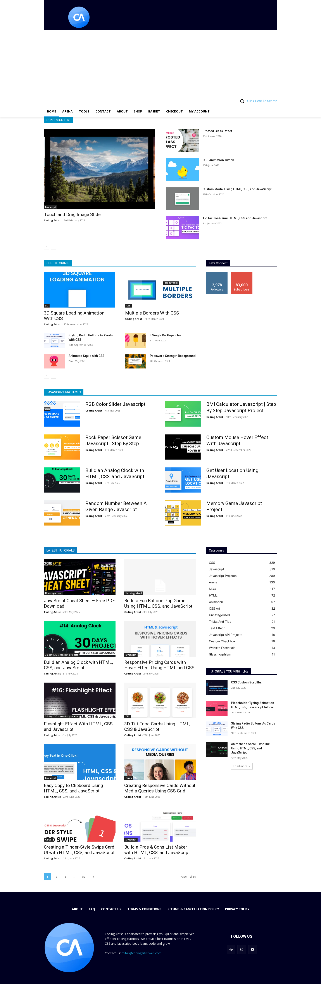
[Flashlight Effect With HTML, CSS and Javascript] (80, 700)
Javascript (50, 207)
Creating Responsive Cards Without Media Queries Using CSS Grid (159, 788)
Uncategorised (53, 593)
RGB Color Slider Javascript (115, 404)
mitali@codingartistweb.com (142, 953)
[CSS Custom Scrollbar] (217, 687)
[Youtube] (252, 949)
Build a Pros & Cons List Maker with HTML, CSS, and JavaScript (157, 849)
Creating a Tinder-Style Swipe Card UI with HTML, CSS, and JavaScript (79, 849)
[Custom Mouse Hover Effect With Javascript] (183, 447)
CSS (128, 305)
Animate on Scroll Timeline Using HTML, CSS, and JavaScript (250, 748)
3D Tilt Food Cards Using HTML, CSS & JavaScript (157, 726)
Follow (217, 273)
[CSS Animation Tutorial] (182, 169)
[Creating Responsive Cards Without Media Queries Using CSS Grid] (160, 762)
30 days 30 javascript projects (61, 654)
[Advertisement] (160, 62)
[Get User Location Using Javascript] (183, 480)
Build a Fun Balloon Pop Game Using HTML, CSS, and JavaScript (158, 603)
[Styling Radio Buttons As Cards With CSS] (54, 340)
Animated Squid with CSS (86, 356)
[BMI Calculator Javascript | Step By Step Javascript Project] (183, 413)
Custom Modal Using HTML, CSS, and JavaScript (237, 189)
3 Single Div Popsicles (165, 335)
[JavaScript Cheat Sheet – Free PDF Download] (80, 577)
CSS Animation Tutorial (219, 160)
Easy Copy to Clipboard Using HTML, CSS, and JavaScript (73, 788)
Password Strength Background (173, 356)
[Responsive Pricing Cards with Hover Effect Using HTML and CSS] (160, 639)
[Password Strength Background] (135, 361)
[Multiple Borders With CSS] (160, 290)
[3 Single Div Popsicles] (135, 340)
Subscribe (242, 273)
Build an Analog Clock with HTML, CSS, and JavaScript (78, 665)
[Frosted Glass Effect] (182, 140)
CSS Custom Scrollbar (247, 682)
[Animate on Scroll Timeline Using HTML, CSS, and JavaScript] (217, 749)
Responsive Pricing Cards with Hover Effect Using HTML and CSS (159, 665)
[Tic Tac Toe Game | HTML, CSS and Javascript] (182, 227)
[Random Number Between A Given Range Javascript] (62, 513)
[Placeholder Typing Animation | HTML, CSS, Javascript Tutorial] (217, 708)
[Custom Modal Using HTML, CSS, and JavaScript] (182, 198)
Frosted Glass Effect (217, 131)
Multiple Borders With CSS (152, 313)
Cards (129, 778)
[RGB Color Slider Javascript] (62, 413)
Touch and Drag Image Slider (73, 214)
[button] (160, 101)
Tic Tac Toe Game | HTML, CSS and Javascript (235, 218)
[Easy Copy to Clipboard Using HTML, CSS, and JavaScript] (80, 762)
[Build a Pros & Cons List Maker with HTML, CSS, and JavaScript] (160, 824)
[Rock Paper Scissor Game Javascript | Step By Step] (62, 447)
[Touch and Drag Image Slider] (99, 169)
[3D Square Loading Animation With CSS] (79, 290)
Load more (240, 766)
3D (46, 305)
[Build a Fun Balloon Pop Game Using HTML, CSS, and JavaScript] (160, 577)
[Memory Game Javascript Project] (183, 513)
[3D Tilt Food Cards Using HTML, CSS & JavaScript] (160, 700)
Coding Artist (52, 220)
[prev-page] (46, 246)
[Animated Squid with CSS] (54, 361)
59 (83, 877)
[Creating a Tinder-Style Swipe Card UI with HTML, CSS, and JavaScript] (80, 824)
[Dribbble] (231, 949)
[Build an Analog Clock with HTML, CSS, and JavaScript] (62, 480)
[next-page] (53, 246)
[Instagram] (241, 949)
